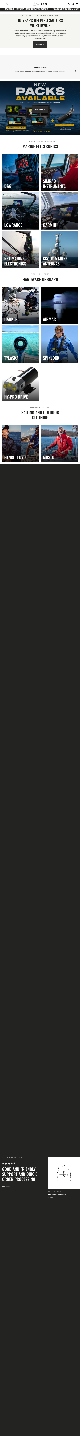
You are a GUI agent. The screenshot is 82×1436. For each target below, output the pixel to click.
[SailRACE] (40, 4)
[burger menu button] (3, 4)
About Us (39, 44)
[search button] (7, 4)
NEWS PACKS (39, 109)
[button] (69, 4)
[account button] (73, 4)
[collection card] (20, 172)
